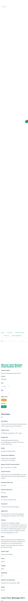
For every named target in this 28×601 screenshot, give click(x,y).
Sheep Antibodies (16, 335)
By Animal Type (20, 332)
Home (2, 332)
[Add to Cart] (3, 400)
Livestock (6, 335)
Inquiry (4, 406)
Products (9, 332)
